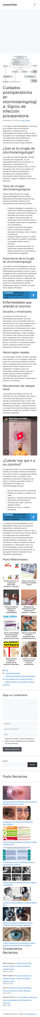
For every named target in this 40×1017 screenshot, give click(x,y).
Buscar (5, 761)
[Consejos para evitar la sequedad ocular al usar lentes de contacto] (17, 853)
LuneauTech (10, 4)
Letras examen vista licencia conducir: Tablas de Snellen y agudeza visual (17, 966)
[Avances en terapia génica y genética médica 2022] (17, 894)
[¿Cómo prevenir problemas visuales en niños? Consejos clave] (17, 833)
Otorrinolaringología (12, 673)
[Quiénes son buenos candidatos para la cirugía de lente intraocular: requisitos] (17, 914)
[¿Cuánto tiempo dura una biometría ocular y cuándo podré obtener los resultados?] (17, 934)
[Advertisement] (20, 30)
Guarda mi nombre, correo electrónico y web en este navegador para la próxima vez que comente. (20, 741)
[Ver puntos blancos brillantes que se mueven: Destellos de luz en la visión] (17, 793)
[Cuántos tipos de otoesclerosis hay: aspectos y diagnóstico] (17, 874)
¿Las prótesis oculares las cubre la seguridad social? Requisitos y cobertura (20, 1000)
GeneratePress (31, 1014)
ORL (6, 670)
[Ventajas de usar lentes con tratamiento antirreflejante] (17, 813)
